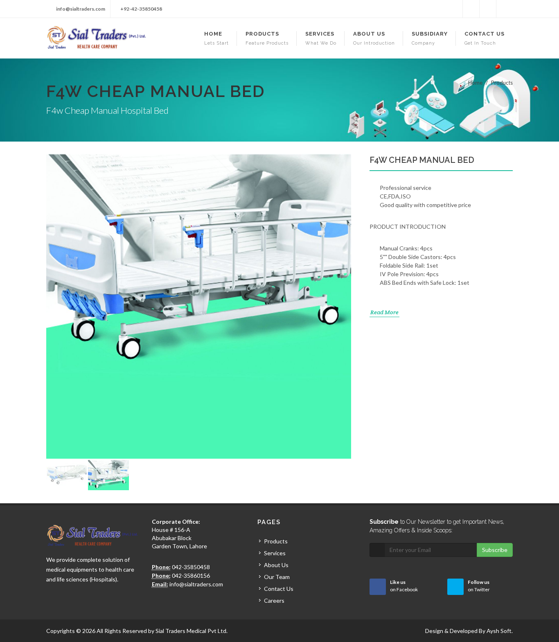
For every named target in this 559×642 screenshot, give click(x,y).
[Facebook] (454, 9)
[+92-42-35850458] (488, 9)
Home (475, 82)
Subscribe (494, 549)
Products (276, 541)
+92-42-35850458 (141, 9)
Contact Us (278, 588)
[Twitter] (471, 9)
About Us (276, 564)
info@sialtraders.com (80, 9)
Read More (384, 312)
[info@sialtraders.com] (504, 9)
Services (275, 553)
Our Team (277, 576)
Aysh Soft (499, 630)
